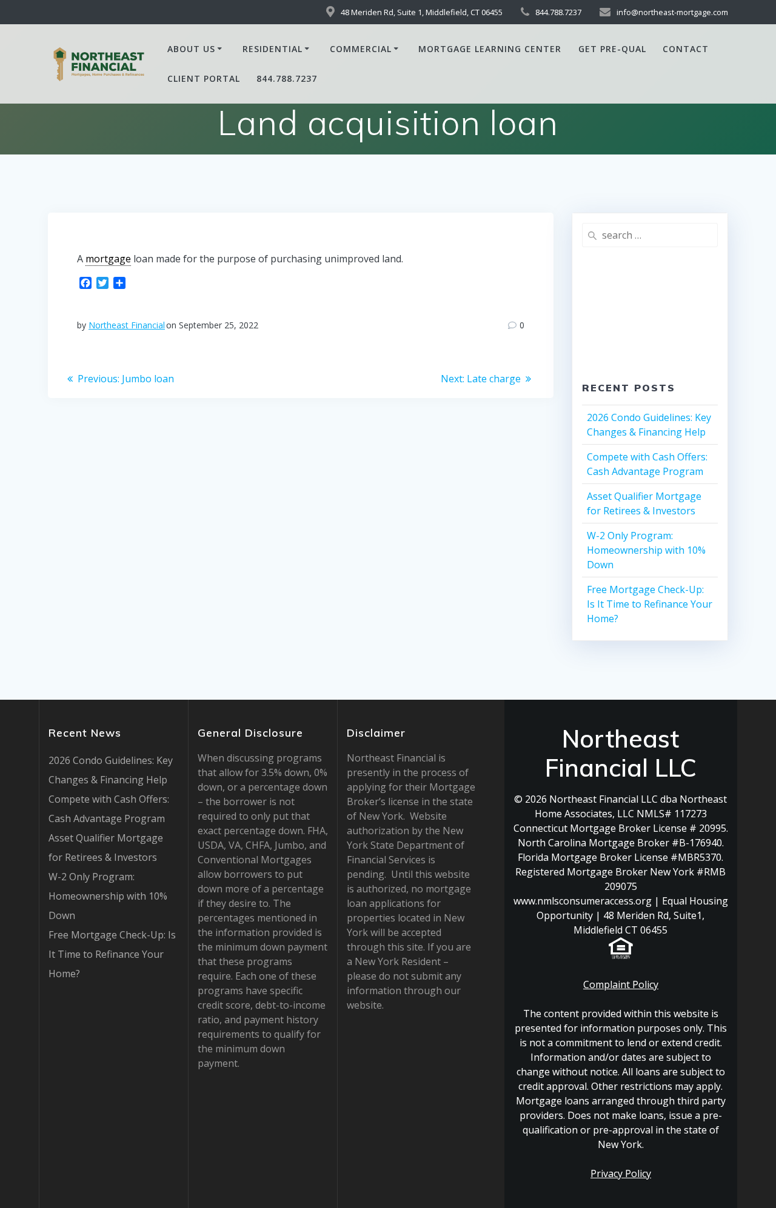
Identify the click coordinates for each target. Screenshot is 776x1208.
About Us (191, 49)
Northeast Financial (127, 325)
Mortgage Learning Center (489, 49)
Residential (272, 49)
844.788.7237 (286, 78)
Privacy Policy (620, 1173)
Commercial (361, 49)
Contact (686, 49)
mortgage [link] (108, 258)
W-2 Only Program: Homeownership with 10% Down (646, 550)
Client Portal (203, 78)
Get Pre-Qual (612, 49)
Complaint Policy (620, 984)
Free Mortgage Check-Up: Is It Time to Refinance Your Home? (649, 604)
